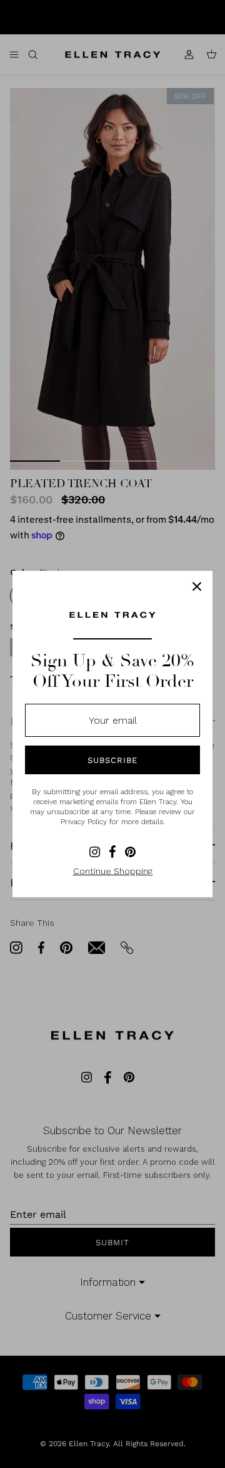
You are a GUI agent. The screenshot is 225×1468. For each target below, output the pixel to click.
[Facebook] (112, 851)
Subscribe (113, 760)
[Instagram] (94, 852)
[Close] (197, 586)
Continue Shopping (112, 871)
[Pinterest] (130, 852)
